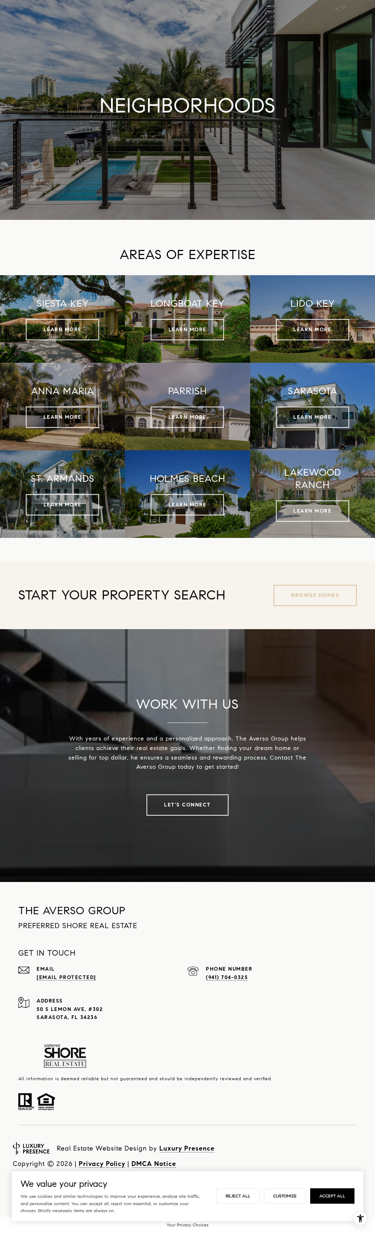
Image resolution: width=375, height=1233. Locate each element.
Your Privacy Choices (187, 1225)
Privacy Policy (102, 1164)
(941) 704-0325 (227, 977)
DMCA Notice (153, 1164)
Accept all (332, 1196)
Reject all (238, 1196)
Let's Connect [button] (187, 805)
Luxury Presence (187, 1148)
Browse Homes (315, 595)
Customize (285, 1196)
